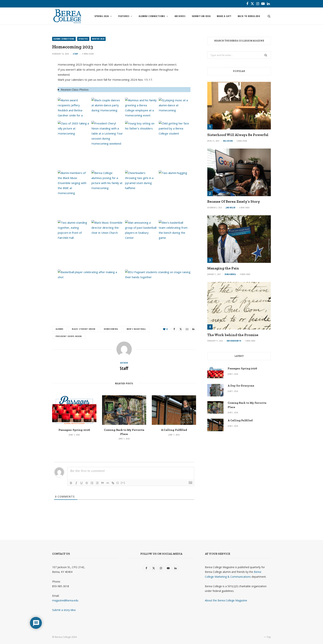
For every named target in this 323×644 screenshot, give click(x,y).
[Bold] (71, 483)
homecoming (111, 329)
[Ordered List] (92, 483)
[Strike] (86, 483)
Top (268, 637)
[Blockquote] (102, 483)
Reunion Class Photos (75, 89)
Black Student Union (83, 329)
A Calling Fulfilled (174, 430)
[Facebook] (34, 77)
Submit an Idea (201, 16)
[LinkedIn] (34, 106)
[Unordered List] (97, 483)
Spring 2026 (101, 16)
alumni (59, 329)
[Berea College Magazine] (67, 16)
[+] (123, 482)
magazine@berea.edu (65, 600)
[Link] (113, 483)
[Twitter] (34, 87)
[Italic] (76, 483)
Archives (180, 16)
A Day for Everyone (241, 385)
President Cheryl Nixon (69, 336)
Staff (75, 53)
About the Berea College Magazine (226, 600)
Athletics (83, 38)
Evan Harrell (230, 274)
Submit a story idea (64, 610)
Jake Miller (230, 207)
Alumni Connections (152, 16)
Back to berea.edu (249, 16)
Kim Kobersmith (234, 340)
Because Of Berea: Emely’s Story (233, 201)
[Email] (34, 96)
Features (123, 16)
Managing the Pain (223, 268)
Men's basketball (136, 329)
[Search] (268, 16)
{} (117, 482)
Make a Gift (224, 16)
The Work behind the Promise (232, 335)
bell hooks (228, 141)
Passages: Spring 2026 (74, 430)
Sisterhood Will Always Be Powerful (237, 135)
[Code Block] (107, 483)
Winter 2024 (98, 38)
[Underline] (81, 483)
